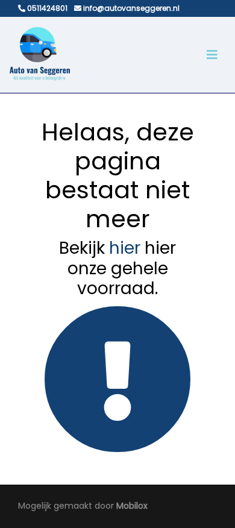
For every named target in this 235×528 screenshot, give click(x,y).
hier (124, 248)
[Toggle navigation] (212, 55)
